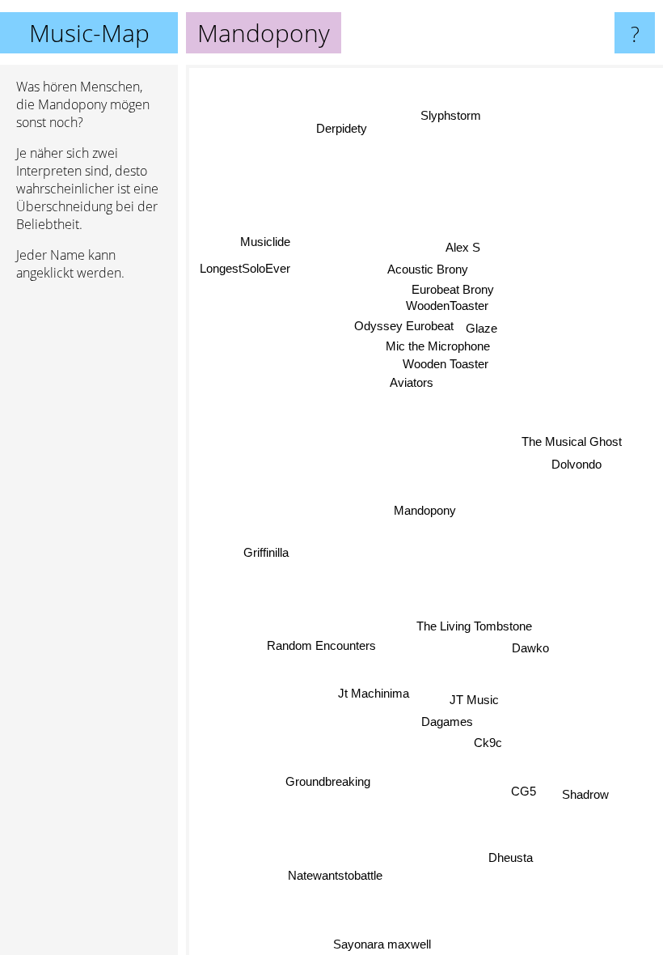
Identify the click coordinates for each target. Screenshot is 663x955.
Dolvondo (576, 462)
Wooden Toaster (446, 364)
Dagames (447, 721)
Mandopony (425, 510)
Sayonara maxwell (380, 944)
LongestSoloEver (244, 269)
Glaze (482, 328)
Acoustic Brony (429, 270)
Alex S (464, 248)
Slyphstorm (448, 114)
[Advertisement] (89, 541)
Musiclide (264, 242)
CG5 (523, 791)
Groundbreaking (325, 780)
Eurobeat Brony (454, 290)
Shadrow (585, 794)
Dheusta (510, 857)
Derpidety (342, 128)
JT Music (474, 700)
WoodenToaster (448, 306)
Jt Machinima (372, 693)
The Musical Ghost (571, 441)
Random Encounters (321, 644)
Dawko (530, 648)
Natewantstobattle (335, 874)
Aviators (411, 382)
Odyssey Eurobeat (404, 326)
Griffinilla (265, 551)
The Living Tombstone (474, 627)
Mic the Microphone (438, 347)
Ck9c (488, 742)
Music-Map (89, 32)
